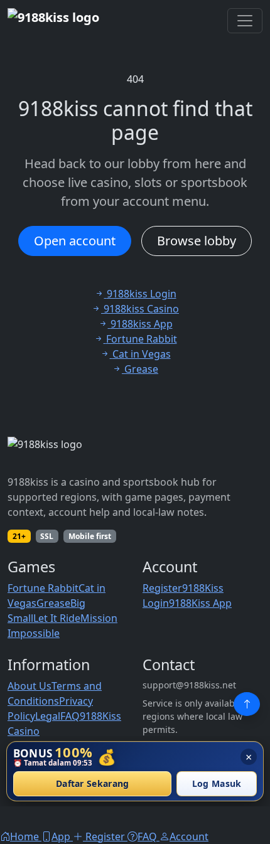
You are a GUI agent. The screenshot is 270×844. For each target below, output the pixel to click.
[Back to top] (247, 704)
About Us (29, 686)
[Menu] (244, 20)
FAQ (70, 716)
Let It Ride (56, 618)
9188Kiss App (200, 603)
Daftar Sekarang (92, 784)
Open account (75, 240)
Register (162, 588)
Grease (53, 603)
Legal (47, 716)
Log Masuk (217, 784)
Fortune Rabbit (43, 588)
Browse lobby (196, 240)
